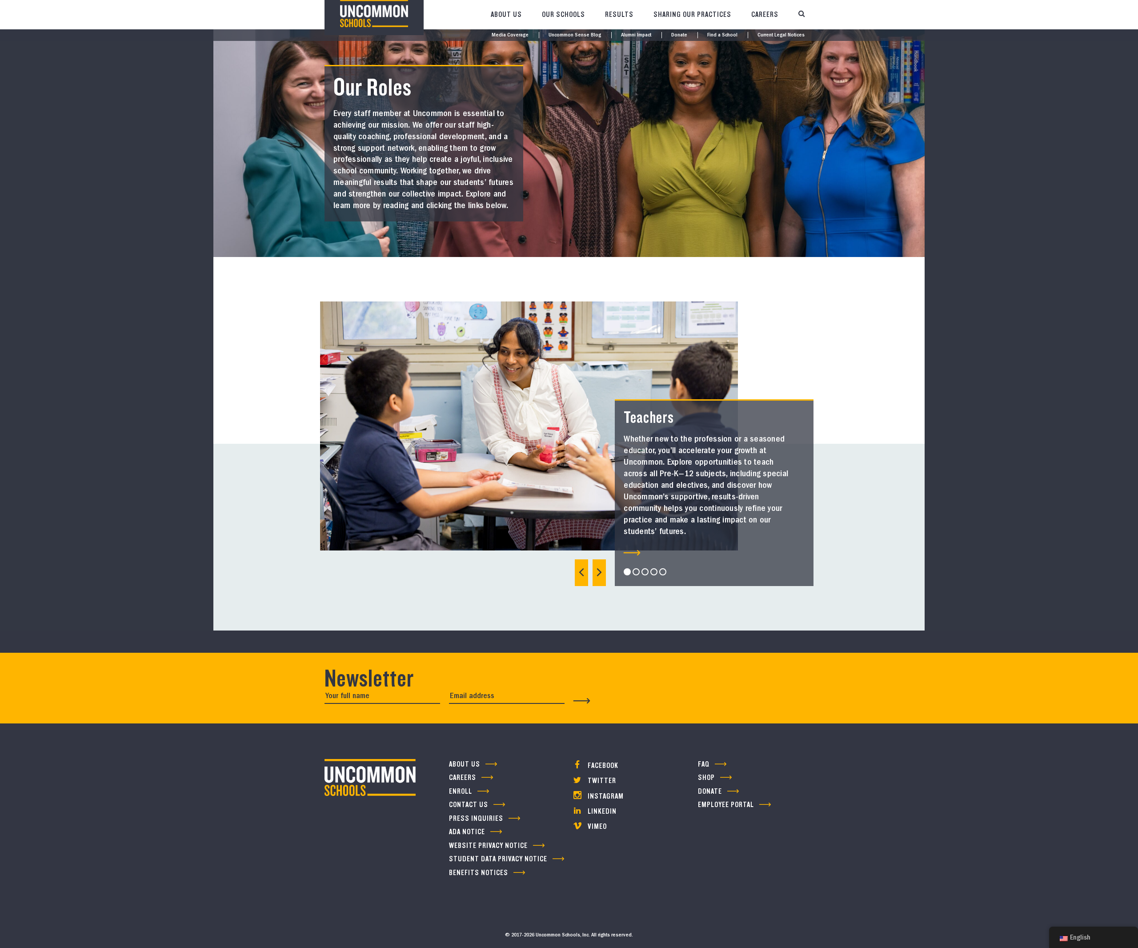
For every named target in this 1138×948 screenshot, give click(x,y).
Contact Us (468, 804)
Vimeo (596, 826)
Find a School (722, 35)
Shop (706, 777)
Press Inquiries (476, 818)
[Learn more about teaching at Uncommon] (632, 552)
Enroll (460, 791)
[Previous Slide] (581, 572)
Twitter (601, 780)
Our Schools (563, 14)
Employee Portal (726, 804)
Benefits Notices (478, 872)
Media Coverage (510, 35)
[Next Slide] (599, 572)
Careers (764, 14)
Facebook (602, 765)
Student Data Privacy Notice (498, 859)
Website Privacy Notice (488, 845)
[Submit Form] (581, 701)
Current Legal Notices (781, 35)
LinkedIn (601, 811)
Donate (679, 35)
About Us (506, 14)
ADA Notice (467, 831)
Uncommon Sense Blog (575, 35)
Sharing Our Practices (692, 14)
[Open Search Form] (801, 14)
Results (619, 14)
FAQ (703, 764)
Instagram (605, 796)
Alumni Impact (636, 35)
